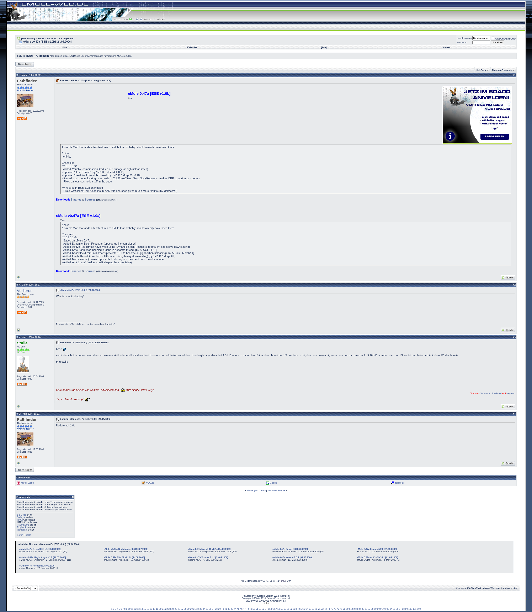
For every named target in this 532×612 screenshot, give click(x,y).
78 (341, 609)
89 (375, 609)
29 (188, 609)
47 (244, 609)
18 (154, 609)
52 (260, 609)
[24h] (324, 47)
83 (356, 609)
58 (278, 609)
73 (325, 609)
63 (294, 609)
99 (406, 609)
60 (285, 609)
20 (160, 609)
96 (397, 609)
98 (403, 609)
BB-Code (21, 514)
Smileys (21, 517)
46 (241, 609)
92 (384, 609)
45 (238, 609)
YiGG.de (149, 482)
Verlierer (24, 290)
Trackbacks (23, 524)
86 (366, 609)
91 (381, 609)
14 (141, 609)
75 (331, 609)
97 (400, 609)
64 (297, 609)
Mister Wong (27, 482)
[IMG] (20, 519)
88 (372, 609)
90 (378, 609)
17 (151, 609)
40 (222, 609)
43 (232, 609)
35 (207, 609)
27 (182, 609)
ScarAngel (496, 393)
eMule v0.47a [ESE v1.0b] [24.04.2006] (80, 290)
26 (179, 609)
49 (250, 609)
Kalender (192, 47)
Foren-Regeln (24, 535)
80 (347, 609)
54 (266, 609)
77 (338, 609)
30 (191, 609)
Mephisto (510, 393)
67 (306, 609)
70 (316, 609)
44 (235, 609)
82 (353, 609)
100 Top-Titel (474, 588)
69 (313, 609)
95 (394, 609)
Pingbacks (22, 527)
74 (328, 609)
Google (273, 482)
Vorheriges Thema (256, 490)
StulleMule (485, 393)
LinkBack (481, 70)
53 (263, 609)
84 (359, 609)
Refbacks (22, 529)
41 (225, 609)
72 (322, 609)
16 (148, 609)
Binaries (76, 199)
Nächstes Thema (276, 490)
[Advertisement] (91, 114)
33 (201, 609)
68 (310, 609)
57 (275, 609)
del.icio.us (400, 482)
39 (219, 609)
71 (319, 609)
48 (247, 609)
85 (363, 609)
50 (253, 609)
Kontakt (460, 588)
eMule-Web (489, 588)
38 (216, 609)
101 (414, 609)
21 (163, 609)
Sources (90, 199)
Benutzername (464, 38)
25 (176, 609)
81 (350, 609)
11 (132, 609)
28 (185, 609)
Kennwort (462, 42)
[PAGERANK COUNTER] (266, 603)
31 (194, 609)
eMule (41, 38)
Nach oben (512, 588)
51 (257, 609)
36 (210, 609)
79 (344, 609)
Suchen (446, 47)
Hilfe (64, 47)
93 (388, 609)
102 (419, 609)
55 (269, 609)
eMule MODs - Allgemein (60, 38)
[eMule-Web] (28, 38)
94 (391, 609)
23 (169, 609)
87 (369, 609)
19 (157, 609)
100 (410, 609)
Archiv (500, 588)
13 (138, 609)
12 (135, 609)
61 (288, 609)
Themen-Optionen (502, 70)
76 (335, 609)
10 (129, 609)
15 (144, 609)
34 (204, 609)
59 (282, 609)
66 (303, 609)
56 (272, 609)
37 (213, 609)
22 (166, 609)
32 (197, 609)
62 (291, 609)
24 (172, 609)
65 (300, 609)
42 (229, 609)
